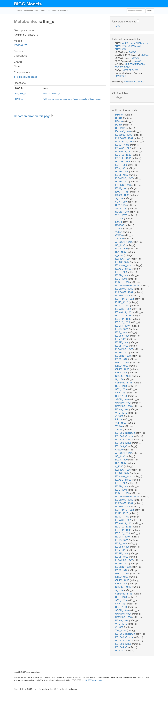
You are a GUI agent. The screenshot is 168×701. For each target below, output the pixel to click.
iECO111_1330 (123, 158)
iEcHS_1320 (122, 302)
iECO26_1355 (122, 161)
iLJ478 (118, 221)
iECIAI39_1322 (123, 148)
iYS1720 (119, 238)
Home (19, 10)
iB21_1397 (121, 251)
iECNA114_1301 (124, 151)
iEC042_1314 (122, 261)
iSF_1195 (120, 127)
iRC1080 (120, 225)
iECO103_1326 (123, 154)
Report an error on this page (32, 116)
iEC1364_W (20, 45)
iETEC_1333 (122, 365)
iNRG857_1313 (123, 375)
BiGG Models (28, 3)
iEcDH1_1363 (122, 282)
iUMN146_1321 (123, 402)
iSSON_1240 (122, 211)
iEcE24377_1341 (124, 138)
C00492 (135, 58)
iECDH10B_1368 (124, 288)
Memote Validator (59, 10)
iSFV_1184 (121, 204)
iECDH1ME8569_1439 (127, 285)
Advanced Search (31, 10)
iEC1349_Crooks (124, 436)
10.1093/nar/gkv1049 (93, 680)
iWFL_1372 (121, 215)
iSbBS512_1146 (124, 382)
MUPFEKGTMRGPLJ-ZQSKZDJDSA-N (130, 66)
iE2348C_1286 (123, 131)
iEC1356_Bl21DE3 (125, 432)
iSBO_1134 (121, 385)
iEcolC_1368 (122, 329)
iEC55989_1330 (124, 134)
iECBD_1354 (122, 275)
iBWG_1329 (121, 248)
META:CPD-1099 (130, 70)
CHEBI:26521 (121, 46)
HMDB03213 (120, 76)
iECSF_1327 (122, 174)
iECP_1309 (121, 164)
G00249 (132, 52)
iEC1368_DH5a (123, 442)
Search (150, 10)
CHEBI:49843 (134, 46)
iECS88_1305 (122, 335)
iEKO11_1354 (122, 191)
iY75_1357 (121, 422)
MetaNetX (128, 81)
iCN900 (119, 235)
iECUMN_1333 (123, 184)
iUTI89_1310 (122, 409)
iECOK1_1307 (123, 325)
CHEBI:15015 (128, 43)
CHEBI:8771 (120, 49)
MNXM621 (146, 55)
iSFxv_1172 (121, 208)
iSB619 (119, 117)
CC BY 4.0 (139, 81)
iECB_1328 (121, 271)
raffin (117, 26)
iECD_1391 (121, 278)
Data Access (45, 10)
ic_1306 (119, 255)
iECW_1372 (121, 188)
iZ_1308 (119, 218)
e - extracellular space (25, 76)
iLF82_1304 (121, 372)
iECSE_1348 (122, 171)
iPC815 (119, 124)
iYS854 (119, 231)
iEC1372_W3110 (124, 439)
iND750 (119, 121)
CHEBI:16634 (142, 43)
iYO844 (119, 228)
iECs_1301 (121, 168)
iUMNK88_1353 (123, 406)
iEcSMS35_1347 (124, 178)
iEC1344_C (121, 446)
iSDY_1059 (121, 201)
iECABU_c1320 (123, 268)
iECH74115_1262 (124, 141)
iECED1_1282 (123, 295)
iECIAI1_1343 (122, 144)
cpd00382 (136, 61)
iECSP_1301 (122, 181)
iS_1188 (119, 198)
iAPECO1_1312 (123, 241)
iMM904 (119, 114)
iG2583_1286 (122, 194)
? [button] (52, 116)
